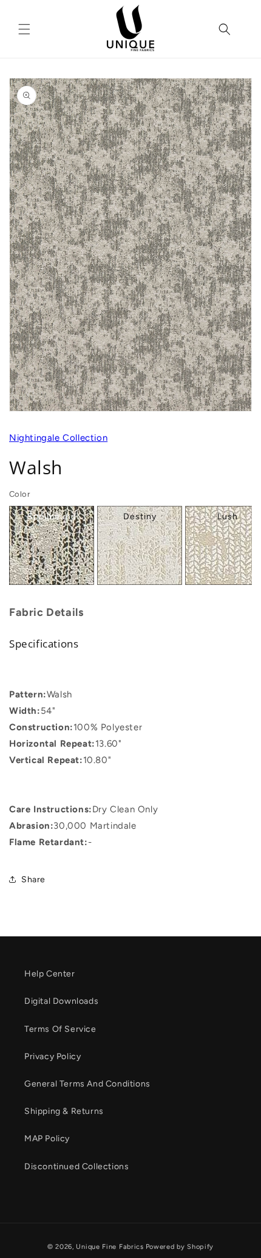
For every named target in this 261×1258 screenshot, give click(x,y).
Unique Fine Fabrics (109, 1247)
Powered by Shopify (180, 1247)
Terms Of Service (60, 1029)
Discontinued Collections (76, 1166)
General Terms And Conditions (87, 1084)
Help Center (49, 974)
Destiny (140, 516)
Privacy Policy (52, 1056)
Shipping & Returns (64, 1111)
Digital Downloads (61, 1001)
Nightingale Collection (58, 437)
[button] (24, 29)
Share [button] (33, 879)
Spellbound (51, 516)
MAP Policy (47, 1138)
